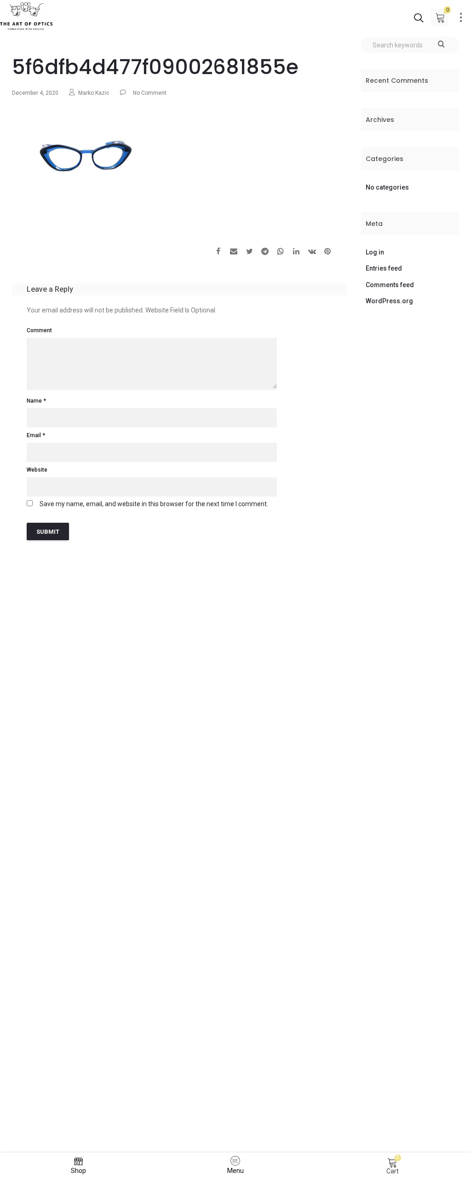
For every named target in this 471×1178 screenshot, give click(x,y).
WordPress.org (389, 301)
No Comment (150, 93)
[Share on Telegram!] (265, 252)
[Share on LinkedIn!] (296, 252)
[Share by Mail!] (234, 252)
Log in (375, 252)
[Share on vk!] (312, 252)
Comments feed (390, 285)
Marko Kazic (93, 93)
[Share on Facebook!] (218, 252)
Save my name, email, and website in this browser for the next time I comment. (154, 504)
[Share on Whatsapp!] (281, 252)
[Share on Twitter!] (249, 252)
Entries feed (384, 268)
